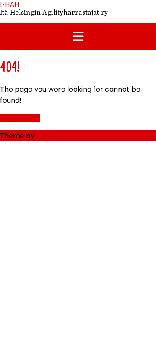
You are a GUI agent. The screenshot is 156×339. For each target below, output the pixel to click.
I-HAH (10, 4)
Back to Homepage (20, 118)
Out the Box (56, 136)
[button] (78, 36)
